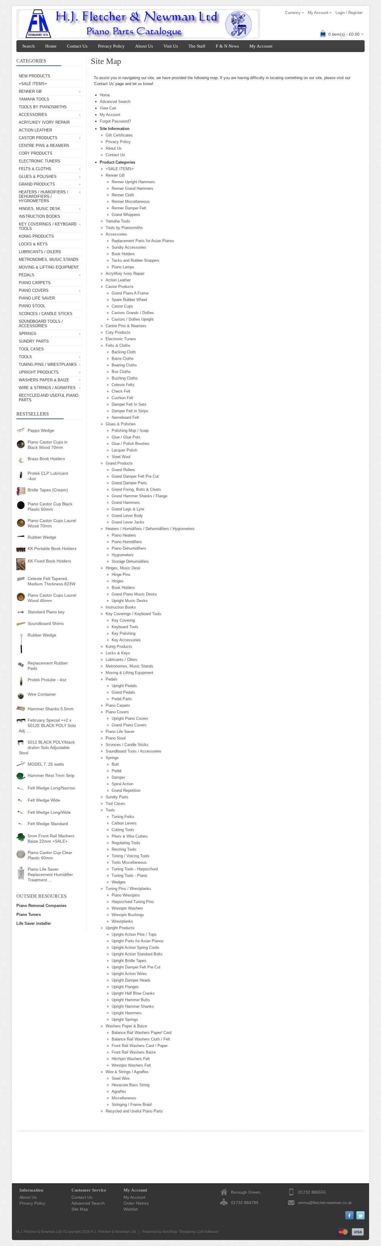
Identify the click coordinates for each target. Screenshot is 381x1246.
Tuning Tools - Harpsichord (135, 869)
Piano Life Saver (37, 298)
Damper (118, 777)
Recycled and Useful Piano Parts (48, 397)
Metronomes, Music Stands (49, 259)
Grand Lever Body (127, 515)
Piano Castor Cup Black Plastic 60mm (50, 506)
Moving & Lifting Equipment (49, 267)
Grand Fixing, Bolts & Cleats (136, 489)
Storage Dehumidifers (130, 561)
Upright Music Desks (130, 600)
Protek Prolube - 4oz (47, 679)
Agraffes (119, 1091)
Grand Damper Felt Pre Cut (135, 476)
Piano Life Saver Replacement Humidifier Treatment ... (50, 874)
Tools (25, 357)
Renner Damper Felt (129, 208)
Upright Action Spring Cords (135, 947)
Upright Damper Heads (131, 980)
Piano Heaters (124, 535)
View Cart (108, 108)
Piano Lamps (123, 267)
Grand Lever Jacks (128, 522)
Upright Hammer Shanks (133, 1006)
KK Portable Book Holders (52, 548)
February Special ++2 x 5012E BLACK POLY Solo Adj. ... (47, 725)
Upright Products (39, 372)
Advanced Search (115, 101)
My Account (260, 46)
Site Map (79, 1209)
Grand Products (37, 184)
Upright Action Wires (129, 973)
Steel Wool (121, 456)
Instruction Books (39, 216)
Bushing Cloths (125, 378)
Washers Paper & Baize (44, 380)
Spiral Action (122, 784)
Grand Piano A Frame (130, 293)
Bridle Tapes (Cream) (48, 490)
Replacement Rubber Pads (48, 666)
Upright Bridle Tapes (129, 960)
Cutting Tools (123, 829)
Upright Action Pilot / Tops (134, 934)
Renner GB (30, 91)
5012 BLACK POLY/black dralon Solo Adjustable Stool (47, 747)
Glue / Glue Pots (126, 437)
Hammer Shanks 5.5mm (51, 708)
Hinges (118, 581)
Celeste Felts (123, 385)
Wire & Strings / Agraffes (47, 387)
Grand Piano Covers (129, 725)
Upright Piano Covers (130, 718)
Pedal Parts (122, 699)
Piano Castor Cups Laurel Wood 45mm (52, 598)
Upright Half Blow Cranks (133, 993)
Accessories (33, 114)
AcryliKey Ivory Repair (44, 122)
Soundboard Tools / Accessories (41, 323)
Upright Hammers (127, 1013)
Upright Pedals (124, 686)
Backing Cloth (124, 352)
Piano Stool (32, 306)
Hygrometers (123, 555)
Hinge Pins (121, 574)
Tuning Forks (123, 816)
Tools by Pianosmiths (43, 107)
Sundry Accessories (129, 247)
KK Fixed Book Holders (49, 561)
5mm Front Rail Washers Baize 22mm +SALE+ (51, 838)
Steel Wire (120, 1078)
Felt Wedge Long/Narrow (51, 788)
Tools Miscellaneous (129, 862)
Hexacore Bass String (130, 1085)
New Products (34, 76)
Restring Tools (124, 849)
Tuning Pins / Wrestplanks (48, 364)
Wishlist (131, 1209)
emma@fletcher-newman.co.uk (325, 1202)
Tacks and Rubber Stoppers (136, 260)
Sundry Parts (34, 341)
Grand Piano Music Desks (134, 594)
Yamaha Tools (34, 99)
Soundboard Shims (46, 623)
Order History (136, 1203)
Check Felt (121, 391)
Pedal (116, 771)
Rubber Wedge (42, 537)
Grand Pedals (123, 692)
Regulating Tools (126, 843)
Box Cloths (121, 371)
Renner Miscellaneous (131, 201)
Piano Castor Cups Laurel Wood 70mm (52, 523)
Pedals (26, 275)
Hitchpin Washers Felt (131, 1059)
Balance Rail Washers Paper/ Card (141, 1032)
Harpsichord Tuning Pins (133, 901)
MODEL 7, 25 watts (46, 764)
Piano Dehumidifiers (129, 548)
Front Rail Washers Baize (134, 1052)
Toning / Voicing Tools (130, 856)
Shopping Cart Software (198, 1232)
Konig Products (36, 236)
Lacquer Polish (124, 450)
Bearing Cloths (124, 365)
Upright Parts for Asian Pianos (138, 941)
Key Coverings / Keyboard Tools (47, 226)
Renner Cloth (123, 195)
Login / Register (349, 12)
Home (51, 46)
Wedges (119, 882)
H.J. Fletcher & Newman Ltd (113, 1232)
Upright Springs (125, 1019)
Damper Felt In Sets (129, 404)
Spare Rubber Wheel (129, 299)
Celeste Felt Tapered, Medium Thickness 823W (51, 581)
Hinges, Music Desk (39, 208)
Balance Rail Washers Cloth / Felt (141, 1039)
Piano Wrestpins (126, 895)
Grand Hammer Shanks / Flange (139, 496)
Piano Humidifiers (127, 542)
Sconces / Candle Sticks (45, 313)
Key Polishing (123, 633)
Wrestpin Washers (127, 908)
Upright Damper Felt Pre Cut (136, 967)
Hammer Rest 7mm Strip (51, 775)
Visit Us (170, 46)
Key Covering (123, 620)
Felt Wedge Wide (44, 800)
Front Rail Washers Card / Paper (140, 1045)
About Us (144, 46)
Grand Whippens (126, 214)
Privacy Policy (111, 46)
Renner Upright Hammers (133, 182)
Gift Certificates (119, 135)
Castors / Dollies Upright (133, 319)
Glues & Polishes (38, 176)
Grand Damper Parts (129, 483)
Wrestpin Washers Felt (131, 1065)
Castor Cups (122, 306)
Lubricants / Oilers (40, 252)
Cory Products (35, 153)
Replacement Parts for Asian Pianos (143, 241)
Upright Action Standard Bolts (137, 954)
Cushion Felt (122, 398)
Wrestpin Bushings (128, 915)
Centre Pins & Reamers (44, 145)
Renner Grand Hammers (132, 188)
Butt (115, 764)
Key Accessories (126, 640)
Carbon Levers (124, 823)
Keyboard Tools (125, 627)
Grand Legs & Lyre (128, 509)
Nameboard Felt (125, 417)
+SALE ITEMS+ (33, 84)
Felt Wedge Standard (48, 823)
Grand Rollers (123, 470)
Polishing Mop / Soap (130, 430)
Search (28, 46)
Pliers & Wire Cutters (130, 836)
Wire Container (42, 694)
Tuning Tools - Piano (129, 875)
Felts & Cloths (35, 169)
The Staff (196, 46)
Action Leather (35, 130)
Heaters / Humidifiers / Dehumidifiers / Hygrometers (43, 196)
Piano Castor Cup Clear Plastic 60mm (50, 855)
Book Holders (123, 254)
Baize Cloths (123, 358)
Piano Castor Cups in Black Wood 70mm (48, 445)
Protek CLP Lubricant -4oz (48, 476)
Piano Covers (34, 290)
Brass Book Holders (46, 458)
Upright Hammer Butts (131, 1000)
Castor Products (38, 138)
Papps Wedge (41, 430)
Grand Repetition (126, 790)
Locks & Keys (33, 244)
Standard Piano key (46, 611)
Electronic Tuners (39, 161)
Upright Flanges (125, 987)
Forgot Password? (115, 121)
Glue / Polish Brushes (130, 443)
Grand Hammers (126, 502)
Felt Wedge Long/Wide (49, 812)
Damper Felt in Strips (130, 411)
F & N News (227, 46)
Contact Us (77, 46)
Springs (27, 333)
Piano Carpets (35, 282)
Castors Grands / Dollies (133, 313)
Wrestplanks (122, 921)
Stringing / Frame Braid (132, 1104)
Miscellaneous (124, 1098)
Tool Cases (31, 349)
